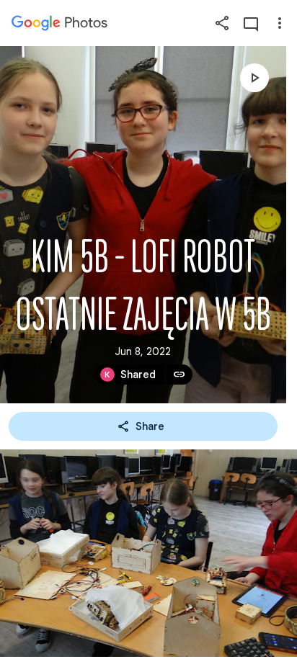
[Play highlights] (254, 77)
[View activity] (250, 23)
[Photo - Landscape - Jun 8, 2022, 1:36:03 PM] (148, 553)
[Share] (222, 23)
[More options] (279, 23)
